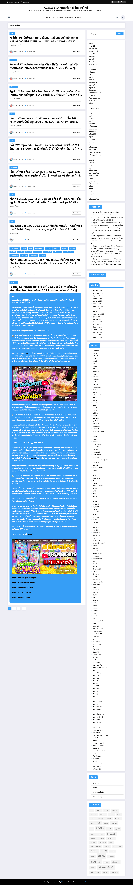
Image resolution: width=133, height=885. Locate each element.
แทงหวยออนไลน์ (98, 766)
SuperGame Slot (98, 582)
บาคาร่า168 (93, 64)
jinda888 (95, 439)
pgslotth (92, 834)
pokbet (95, 520)
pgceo (95, 496)
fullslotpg (14, 282)
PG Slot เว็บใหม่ (98, 486)
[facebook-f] (112, 2)
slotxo (91, 144)
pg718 (95, 488)
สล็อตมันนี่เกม (97, 701)
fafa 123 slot (96, 408)
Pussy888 (96, 530)
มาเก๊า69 (95, 660)
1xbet (94, 358)
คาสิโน (95, 618)
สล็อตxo (20, 252)
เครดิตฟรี (105, 872)
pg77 (94, 491)
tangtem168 (96, 585)
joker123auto (97, 444)
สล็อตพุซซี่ (28, 252)
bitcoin (95, 392)
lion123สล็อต (97, 455)
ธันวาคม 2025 (97, 311)
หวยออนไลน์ (93, 100)
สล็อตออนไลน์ (37, 252)
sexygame (96, 556)
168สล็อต (96, 351)
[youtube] (124, 2)
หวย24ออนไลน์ (98, 730)
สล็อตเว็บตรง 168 (68, 252)
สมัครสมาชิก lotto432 (100, 668)
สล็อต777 (64, 248)
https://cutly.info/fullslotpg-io (23, 582)
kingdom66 (96, 452)
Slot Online (96, 564)
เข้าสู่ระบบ (96, 783)
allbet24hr (96, 379)
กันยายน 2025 (97, 319)
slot (90, 168)
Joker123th (96, 447)
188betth (95, 356)
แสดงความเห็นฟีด (98, 792)
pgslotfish (14, 167)
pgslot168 (96, 512)
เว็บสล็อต (43, 255)
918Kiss (95, 366)
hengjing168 (96, 426)
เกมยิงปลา (96, 738)
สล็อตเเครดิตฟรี (14, 255)
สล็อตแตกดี (24, 255)
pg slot (91, 160)
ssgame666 (96, 579)
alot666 (95, 382)
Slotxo (95, 572)
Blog (53, 17)
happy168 (92, 178)
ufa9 (94, 603)
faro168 (91, 106)
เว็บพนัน (95, 753)
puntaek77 (96, 527)
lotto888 (95, 465)
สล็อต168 (48, 248)
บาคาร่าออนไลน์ (95, 93)
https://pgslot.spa (95, 155)
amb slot (95, 384)
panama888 (96, 478)
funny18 (95, 416)
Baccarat (95, 390)
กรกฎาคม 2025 (98, 324)
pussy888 (92, 59)
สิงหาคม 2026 (97, 291)
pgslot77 (92, 87)
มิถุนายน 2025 (97, 327)
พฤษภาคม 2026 (98, 298)
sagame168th (93, 51)
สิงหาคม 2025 (97, 322)
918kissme (96, 371)
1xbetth (95, 361)
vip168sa (95, 611)
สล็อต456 (56, 248)
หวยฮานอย (96, 733)
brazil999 (96, 400)
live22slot (96, 457)
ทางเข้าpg (96, 636)
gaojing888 (96, 418)
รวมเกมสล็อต (97, 662)
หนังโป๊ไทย (93, 150)
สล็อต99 (95, 691)
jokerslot (92, 194)
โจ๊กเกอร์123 (93, 183)
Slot (94, 561)
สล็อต (12, 33)
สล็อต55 (95, 681)
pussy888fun (96, 533)
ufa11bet (95, 592)
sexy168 (95, 548)
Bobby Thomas (18, 52)
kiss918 (91, 162)
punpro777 (92, 95)
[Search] (117, 18)
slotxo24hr (96, 574)
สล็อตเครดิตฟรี (47, 252)
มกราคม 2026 (97, 309)
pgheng (95, 501)
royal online (96, 535)
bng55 (95, 397)
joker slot (92, 181)
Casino (95, 403)
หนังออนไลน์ (93, 82)
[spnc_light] (123, 17)
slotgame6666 (97, 569)
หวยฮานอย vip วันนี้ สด (100, 735)
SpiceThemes (85, 882)
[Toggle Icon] (9, 17)
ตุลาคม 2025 (97, 317)
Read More (76, 52)
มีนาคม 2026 (97, 304)
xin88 (94, 613)
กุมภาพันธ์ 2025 (98, 337)
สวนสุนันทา (96, 725)
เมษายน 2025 (97, 332)
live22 (91, 74)
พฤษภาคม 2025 (98, 330)
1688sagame (102, 814)
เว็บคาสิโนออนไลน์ (99, 751)
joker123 (92, 46)
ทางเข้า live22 (97, 631)
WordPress (64, 882)
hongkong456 (94, 108)
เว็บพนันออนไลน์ (98, 756)
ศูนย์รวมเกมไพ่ (97, 665)
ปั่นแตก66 (92, 90)
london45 (96, 462)
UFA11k (95, 595)
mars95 (95, 470)
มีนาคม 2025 (97, 335)
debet (94, 405)
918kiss (91, 43)
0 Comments (31, 52)
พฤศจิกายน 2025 (98, 314)
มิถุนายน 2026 (97, 296)
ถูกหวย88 (96, 626)
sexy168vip (96, 551)
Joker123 (95, 442)
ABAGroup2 (96, 377)
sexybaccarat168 (98, 553)
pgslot (28, 353)
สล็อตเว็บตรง (14, 87)
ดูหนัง (91, 77)
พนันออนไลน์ (97, 655)
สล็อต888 (72, 248)
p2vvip (95, 475)
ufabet (95, 605)
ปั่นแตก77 (13, 60)
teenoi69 (95, 587)
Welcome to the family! (73, 17)
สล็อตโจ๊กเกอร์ (33, 255)
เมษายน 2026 (97, 301)
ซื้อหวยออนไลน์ (94, 98)
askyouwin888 (97, 387)
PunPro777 (96, 522)
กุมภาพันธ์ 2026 (98, 306)
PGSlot (95, 509)
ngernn (95, 473)
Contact (60, 17)
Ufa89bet (95, 600)
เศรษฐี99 (95, 761)
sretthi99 (95, 577)
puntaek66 (96, 525)
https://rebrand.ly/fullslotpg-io (24, 577)
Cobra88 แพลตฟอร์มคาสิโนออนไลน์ (66, 8)
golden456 (96, 421)
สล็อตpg (13, 252)
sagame (95, 538)
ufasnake (95, 608)
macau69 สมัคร (98, 468)
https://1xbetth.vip (95, 152)
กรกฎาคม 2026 (98, 293)
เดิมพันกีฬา (96, 748)
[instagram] (121, 2)
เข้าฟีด (95, 788)
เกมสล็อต (96, 740)
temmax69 (96, 590)
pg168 (91, 116)
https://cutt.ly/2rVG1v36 (21, 592)
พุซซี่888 (95, 657)
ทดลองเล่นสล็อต (14, 248)
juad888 (95, 449)
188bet (95, 353)
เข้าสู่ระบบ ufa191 (98, 743)
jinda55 (91, 118)
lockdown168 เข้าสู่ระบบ (100, 460)
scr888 (95, 546)
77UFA (95, 364)
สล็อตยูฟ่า (96, 704)
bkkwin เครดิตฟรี (98, 395)
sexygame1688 (97, 559)
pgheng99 (92, 69)
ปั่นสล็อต (24, 248)
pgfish (95, 499)
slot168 (95, 566)
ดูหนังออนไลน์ (94, 173)
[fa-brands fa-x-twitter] (115, 2)
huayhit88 (96, 429)
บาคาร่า (92, 142)
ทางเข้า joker (93, 175)
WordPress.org (97, 797)
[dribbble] (118, 2)
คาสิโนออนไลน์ (98, 621)
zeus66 (95, 616)
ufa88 (94, 598)
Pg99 (94, 494)
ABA (94, 374)
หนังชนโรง (93, 48)
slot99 (91, 121)
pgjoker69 (96, 507)
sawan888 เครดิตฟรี (99, 543)
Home (48, 17)
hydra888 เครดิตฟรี (99, 431)
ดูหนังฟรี (92, 56)
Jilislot (94, 434)
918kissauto (96, 369)
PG (94, 481)
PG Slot (95, 483)
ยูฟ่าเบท (92, 856)
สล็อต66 (92, 124)
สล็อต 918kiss (38, 248)
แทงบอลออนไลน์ (98, 764)
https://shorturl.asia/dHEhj (22, 587)
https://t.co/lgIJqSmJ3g (21, 597)
